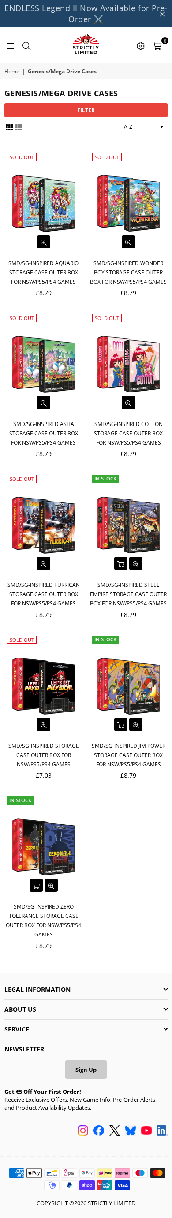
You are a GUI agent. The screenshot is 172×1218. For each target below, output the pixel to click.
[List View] (19, 126)
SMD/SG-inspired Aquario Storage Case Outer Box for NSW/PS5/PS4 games (43, 272)
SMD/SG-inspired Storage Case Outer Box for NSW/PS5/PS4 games (43, 755)
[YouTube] (146, 1131)
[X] (114, 1131)
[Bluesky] (130, 1131)
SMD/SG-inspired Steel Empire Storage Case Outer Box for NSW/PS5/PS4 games (128, 594)
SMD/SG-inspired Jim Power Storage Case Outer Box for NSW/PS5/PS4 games (128, 755)
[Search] (26, 45)
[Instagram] (83, 1131)
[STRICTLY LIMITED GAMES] (86, 45)
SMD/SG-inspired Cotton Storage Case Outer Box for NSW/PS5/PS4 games (128, 433)
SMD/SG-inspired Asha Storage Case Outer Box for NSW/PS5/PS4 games (43, 433)
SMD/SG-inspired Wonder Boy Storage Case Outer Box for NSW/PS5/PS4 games (128, 272)
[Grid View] (9, 126)
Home (11, 71)
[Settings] (141, 45)
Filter (86, 110)
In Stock (105, 478)
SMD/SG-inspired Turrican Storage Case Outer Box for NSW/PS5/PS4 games (43, 594)
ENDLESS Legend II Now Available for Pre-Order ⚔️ (86, 13)
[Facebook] (98, 1131)
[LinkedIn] (162, 1131)
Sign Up (86, 1069)
